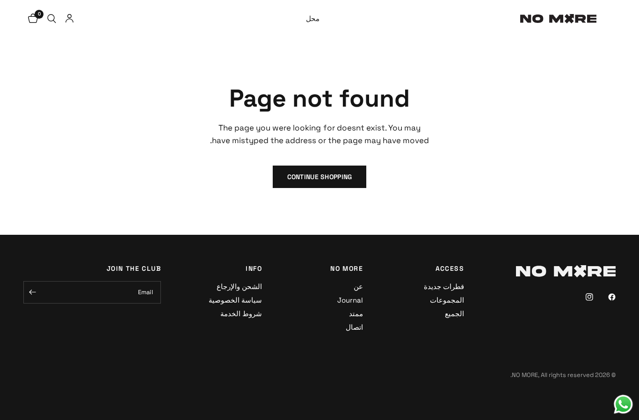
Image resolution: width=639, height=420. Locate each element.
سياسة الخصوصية (235, 300)
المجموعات (447, 300)
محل (313, 18)
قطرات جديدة (444, 286)
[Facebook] (605, 297)
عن (358, 286)
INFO (254, 268)
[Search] (52, 18)
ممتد (356, 313)
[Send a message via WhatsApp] (623, 404)
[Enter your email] (32, 292)
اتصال (354, 327)
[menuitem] (313, 18)
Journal (350, 300)
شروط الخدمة (241, 313)
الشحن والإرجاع (239, 286)
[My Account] (69, 18)
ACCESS (450, 268)
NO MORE (346, 268)
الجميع (454, 313)
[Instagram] (583, 297)
